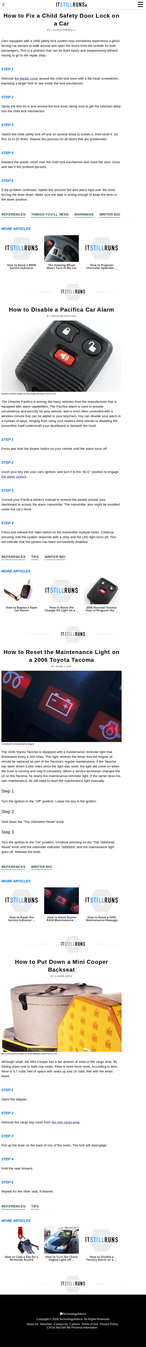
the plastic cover (26, 78)
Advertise (46, 1324)
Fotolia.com (50, 393)
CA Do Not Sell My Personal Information (72, 1327)
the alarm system (13, 477)
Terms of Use (90, 1324)
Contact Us (61, 1324)
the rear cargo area (65, 1122)
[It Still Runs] (71, 4)
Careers (75, 1324)
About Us (32, 1324)
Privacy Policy (109, 1324)
